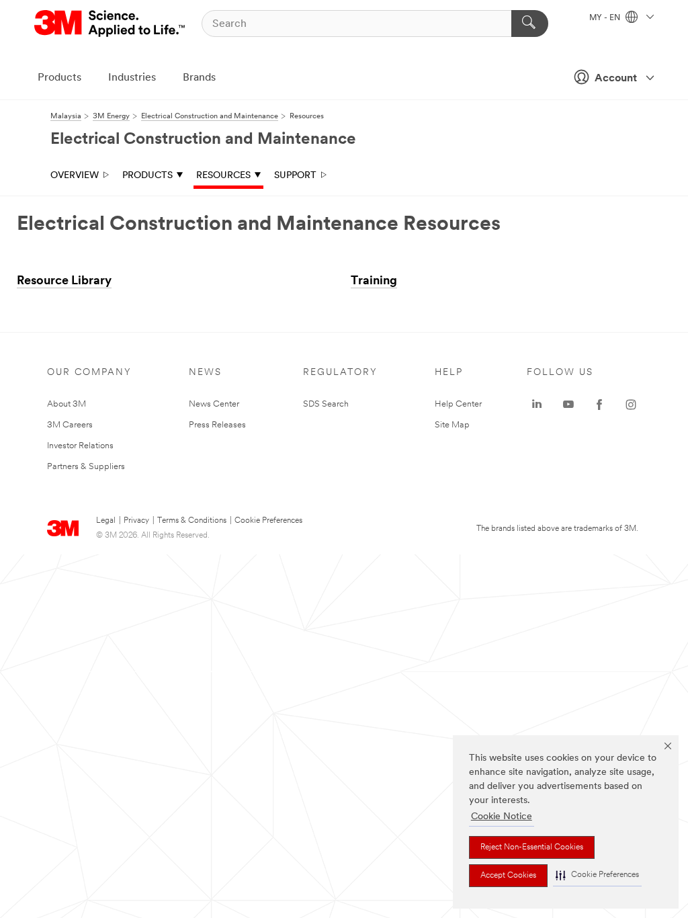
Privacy (136, 521)
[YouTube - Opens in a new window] (568, 404)
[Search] (529, 23)
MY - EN (605, 18)
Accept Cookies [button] (508, 876)
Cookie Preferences (268, 521)
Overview (74, 176)
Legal (106, 521)
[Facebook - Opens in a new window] (599, 404)
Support (295, 176)
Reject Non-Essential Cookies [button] (531, 847)
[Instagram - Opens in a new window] (631, 404)
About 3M (66, 404)
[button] (597, 875)
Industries (132, 78)
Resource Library (64, 282)
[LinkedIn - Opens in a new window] (537, 404)
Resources (223, 176)
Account (616, 78)
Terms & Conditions (191, 521)
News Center (214, 404)
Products (59, 78)
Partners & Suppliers (86, 466)
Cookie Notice (501, 817)
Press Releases (217, 425)
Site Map (452, 425)
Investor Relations (80, 446)
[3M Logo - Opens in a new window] (110, 23)
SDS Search (326, 404)
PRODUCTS (147, 176)
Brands (199, 78)
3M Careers (70, 425)
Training (374, 282)
